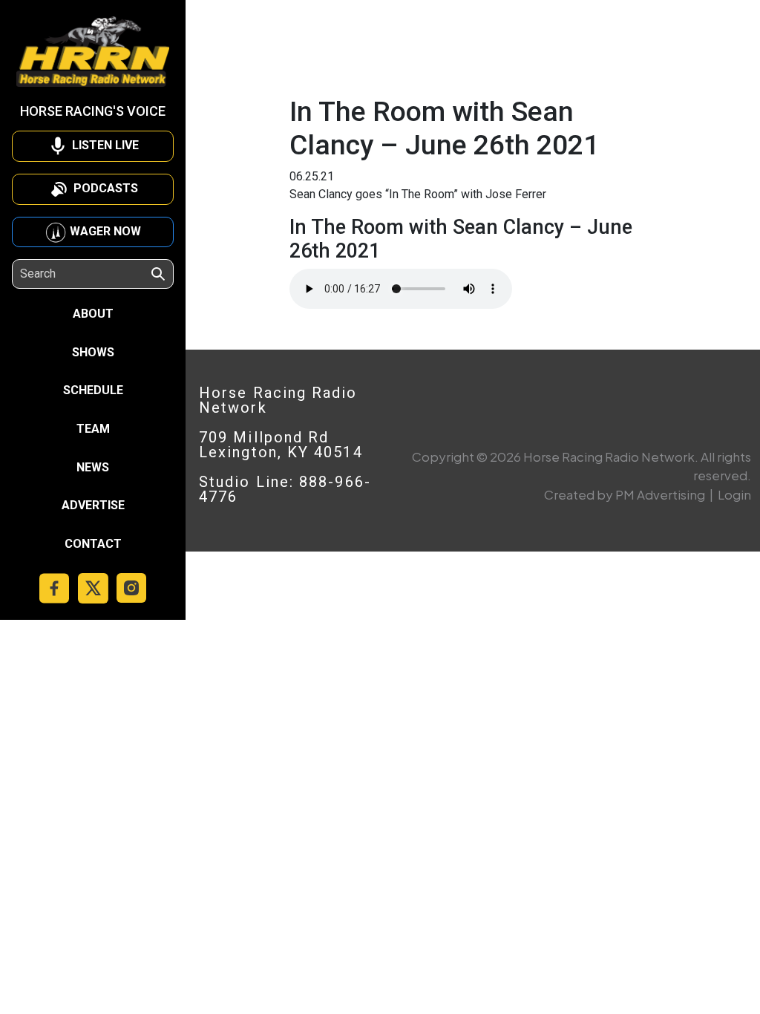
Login (734, 494)
